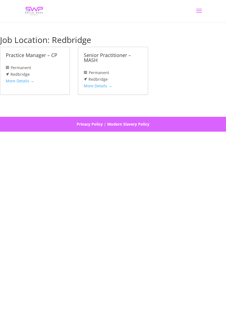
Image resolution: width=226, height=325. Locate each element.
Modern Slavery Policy (128, 124)
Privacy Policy (90, 124)
